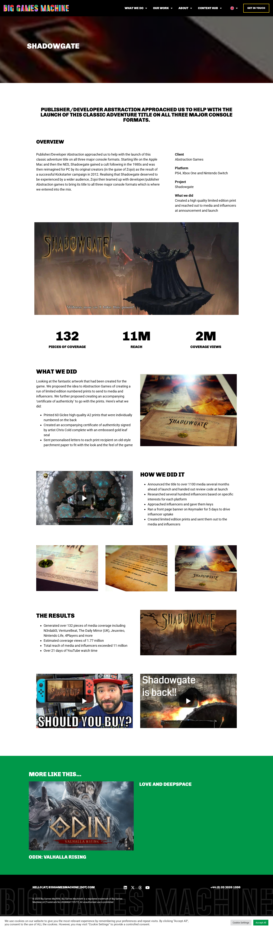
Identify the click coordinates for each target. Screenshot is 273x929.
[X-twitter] (133, 888)
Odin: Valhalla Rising (57, 857)
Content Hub (208, 8)
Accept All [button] (261, 922)
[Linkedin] (125, 888)
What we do (134, 8)
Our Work (161, 8)
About (183, 8)
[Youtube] (148, 888)
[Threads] (140, 888)
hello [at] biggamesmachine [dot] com (63, 887)
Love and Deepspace (165, 784)
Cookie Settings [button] (241, 922)
